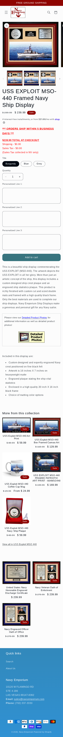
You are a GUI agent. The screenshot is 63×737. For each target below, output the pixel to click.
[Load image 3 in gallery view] (48, 78)
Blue (26, 164)
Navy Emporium (26, 732)
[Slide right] (60, 79)
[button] (6, 12)
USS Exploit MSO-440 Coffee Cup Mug (16, 485)
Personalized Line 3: (12, 230)
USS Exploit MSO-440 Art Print (16, 437)
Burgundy (11, 164)
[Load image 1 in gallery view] (14, 78)
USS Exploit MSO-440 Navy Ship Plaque (16, 529)
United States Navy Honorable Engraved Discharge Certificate (16, 590)
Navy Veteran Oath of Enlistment (46, 588)
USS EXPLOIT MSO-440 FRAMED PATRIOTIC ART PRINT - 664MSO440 (47, 478)
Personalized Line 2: (12, 207)
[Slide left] (3, 79)
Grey (39, 164)
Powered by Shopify (43, 732)
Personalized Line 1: (12, 184)
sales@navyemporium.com (29, 699)
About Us (11, 668)
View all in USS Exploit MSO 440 (19, 544)
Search (9, 661)
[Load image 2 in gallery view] (31, 78)
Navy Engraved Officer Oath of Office (16, 630)
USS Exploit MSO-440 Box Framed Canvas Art (46, 441)
